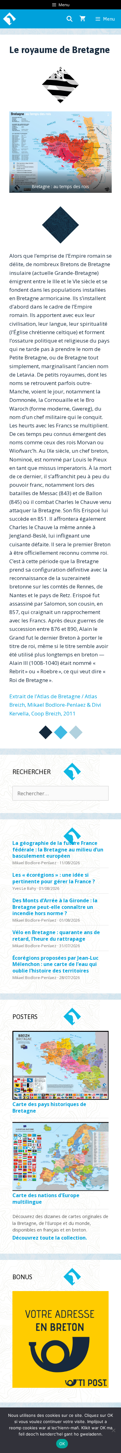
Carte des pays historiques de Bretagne (49, 1107)
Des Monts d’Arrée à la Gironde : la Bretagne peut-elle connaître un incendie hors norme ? (54, 907)
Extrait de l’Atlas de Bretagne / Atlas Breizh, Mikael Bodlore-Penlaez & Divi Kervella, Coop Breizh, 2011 (55, 705)
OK (62, 1443)
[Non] (113, 1430)
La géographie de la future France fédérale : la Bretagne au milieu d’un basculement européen (57, 849)
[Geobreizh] (9, 18)
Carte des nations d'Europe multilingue (45, 1198)
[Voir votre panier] (82, 18)
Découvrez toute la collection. (49, 1238)
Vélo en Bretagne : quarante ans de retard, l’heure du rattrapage (56, 935)
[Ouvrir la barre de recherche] (69, 18)
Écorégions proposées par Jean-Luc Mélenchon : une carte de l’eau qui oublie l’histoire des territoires (55, 964)
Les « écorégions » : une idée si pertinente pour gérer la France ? (53, 878)
